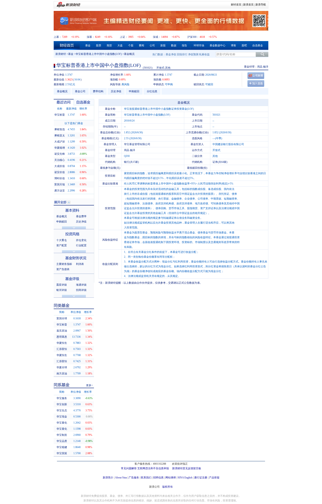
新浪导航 (260, 4)
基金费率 (81, 216)
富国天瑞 (59, 184)
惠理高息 (62, 336)
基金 (87, 45)
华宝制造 (62, 434)
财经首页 (236, 4)
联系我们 (146, 477)
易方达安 (59, 190)
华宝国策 (62, 453)
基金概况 (62, 91)
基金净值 (171, 54)
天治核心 (59, 160)
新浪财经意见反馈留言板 (186, 468)
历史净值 (116, 91)
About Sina (121, 477)
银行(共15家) (131, 161)
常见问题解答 (129, 468)
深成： (157, 36)
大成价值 (59, 166)
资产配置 (61, 245)
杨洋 (265, 66)
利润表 (80, 264)
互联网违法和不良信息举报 (153, 468)
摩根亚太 (59, 135)
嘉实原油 (62, 330)
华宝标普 (59, 114)
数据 (173, 45)
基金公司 (80, 91)
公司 (152, 45)
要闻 (141, 45)
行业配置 (81, 245)
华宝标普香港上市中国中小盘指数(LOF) (99, 54)
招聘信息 (158, 477)
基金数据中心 (217, 45)
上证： (124, 36)
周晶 (259, 66)
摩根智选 (59, 129)
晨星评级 (61, 284)
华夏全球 (62, 367)
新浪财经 (60, 54)
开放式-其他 (163, 67)
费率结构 (98, 91)
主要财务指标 (64, 264)
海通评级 (81, 284)
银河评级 (61, 290)
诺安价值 (59, 172)
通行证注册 (200, 477)
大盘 (120, 45)
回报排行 (182, 54)
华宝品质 (62, 441)
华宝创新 (62, 404)
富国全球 (62, 318)
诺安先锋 (59, 153)
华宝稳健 (62, 447)
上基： (58, 36)
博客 (233, 45)
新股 (163, 45)
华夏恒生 (62, 342)
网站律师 (170, 477)
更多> (89, 385)
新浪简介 (108, 477)
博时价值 (59, 178)
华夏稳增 (59, 147)
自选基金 (257, 45)
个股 (130, 45)
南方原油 (62, 373)
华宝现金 (62, 416)
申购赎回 (134, 91)
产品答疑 (214, 477)
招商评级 (81, 290)
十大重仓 (61, 240)
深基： (91, 36)
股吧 (244, 45)
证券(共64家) (219, 161)
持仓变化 (81, 240)
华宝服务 (62, 398)
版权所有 (167, 486)
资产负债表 (62, 269)
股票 (98, 45)
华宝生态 (62, 410)
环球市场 (199, 45)
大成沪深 (59, 141)
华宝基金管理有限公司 (137, 144)
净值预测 (193, 54)
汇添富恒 (62, 349)
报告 (184, 45)
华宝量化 (62, 422)
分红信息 (152, 91)
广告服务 (134, 477)
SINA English (185, 477)
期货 (109, 45)
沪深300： (193, 36)
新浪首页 (248, 4)
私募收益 (204, 54)
